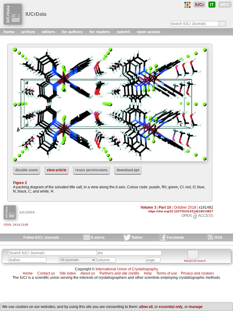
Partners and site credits (119, 273)
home (9, 31)
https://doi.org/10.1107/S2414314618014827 (180, 211)
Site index (67, 273)
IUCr (199, 4)
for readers (100, 31)
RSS (218, 237)
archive (28, 31)
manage (196, 307)
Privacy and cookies (197, 273)
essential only (171, 307)
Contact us (46, 273)
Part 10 (165, 207)
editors (49, 31)
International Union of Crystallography (127, 269)
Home (28, 273)
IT (212, 4)
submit (124, 31)
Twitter (137, 237)
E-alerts (98, 237)
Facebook (175, 237)
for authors (73, 31)
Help (148, 273)
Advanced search (195, 260)
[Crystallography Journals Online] (187, 5)
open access (148, 31)
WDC (225, 4)
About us (87, 273)
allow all (146, 307)
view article (56, 170)
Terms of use (166, 273)
